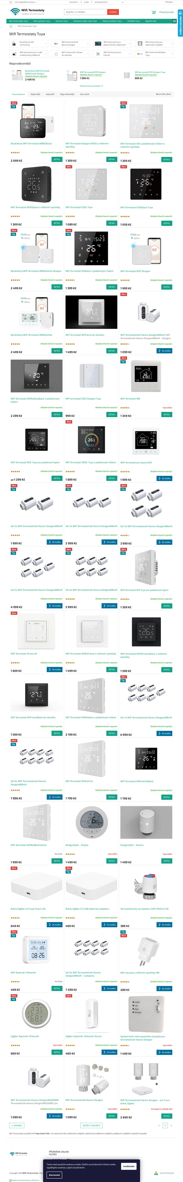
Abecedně (84, 94)
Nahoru (18, 1125)
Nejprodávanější (67, 94)
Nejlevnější (35, 94)
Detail (57, 159)
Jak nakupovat (101, 2)
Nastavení (54, 1175)
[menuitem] (18, 21)
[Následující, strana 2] (165, 1125)
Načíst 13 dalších (91, 1125)
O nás (86, 2)
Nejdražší (50, 94)
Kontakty (73, 2)
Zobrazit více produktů (90, 86)
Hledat (113, 12)
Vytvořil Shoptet (167, 1173)
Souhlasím (128, 1166)
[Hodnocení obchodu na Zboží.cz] (24, 1180)
